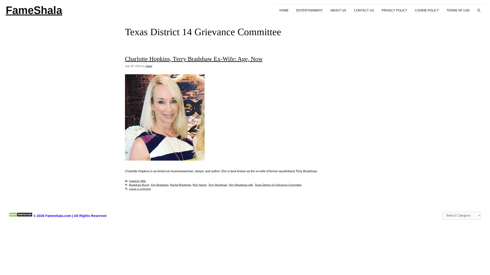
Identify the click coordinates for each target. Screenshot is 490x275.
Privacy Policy (394, 10)
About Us (338, 10)
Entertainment (309, 10)
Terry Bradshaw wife (241, 185)
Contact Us (364, 10)
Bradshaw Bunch (139, 185)
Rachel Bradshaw (180, 185)
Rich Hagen (200, 185)
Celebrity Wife (137, 181)
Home (284, 10)
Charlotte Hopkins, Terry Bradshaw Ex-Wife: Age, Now (194, 58)
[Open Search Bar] (479, 10)
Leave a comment (140, 189)
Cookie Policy (427, 10)
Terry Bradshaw (217, 185)
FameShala (34, 10)
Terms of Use (458, 10)
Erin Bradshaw (159, 185)
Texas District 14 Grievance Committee (278, 185)
